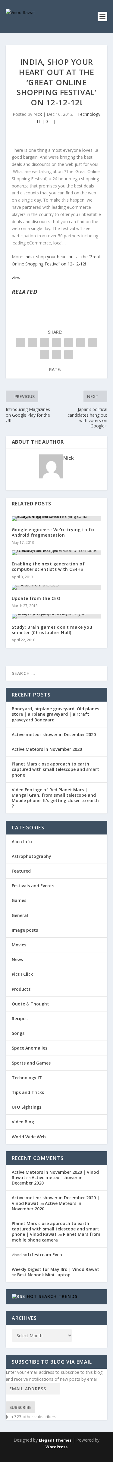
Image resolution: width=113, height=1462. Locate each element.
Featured (21, 871)
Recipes (19, 1018)
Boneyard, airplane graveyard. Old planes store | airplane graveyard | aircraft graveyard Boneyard (55, 714)
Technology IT (27, 1077)
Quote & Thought (30, 1004)
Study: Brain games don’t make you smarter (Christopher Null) (52, 629)
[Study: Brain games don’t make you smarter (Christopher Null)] (57, 616)
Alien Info (22, 841)
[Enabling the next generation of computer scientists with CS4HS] (57, 552)
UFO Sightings (26, 1107)
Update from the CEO (36, 598)
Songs (18, 1033)
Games (19, 900)
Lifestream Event (46, 1254)
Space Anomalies (29, 1048)
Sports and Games (31, 1063)
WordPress (56, 1446)
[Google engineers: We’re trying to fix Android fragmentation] (57, 518)
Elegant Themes (55, 1440)
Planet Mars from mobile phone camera (56, 1236)
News (17, 959)
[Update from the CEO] (57, 587)
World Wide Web (29, 1137)
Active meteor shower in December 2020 (54, 734)
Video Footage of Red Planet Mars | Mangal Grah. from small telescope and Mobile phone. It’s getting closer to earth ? (55, 798)
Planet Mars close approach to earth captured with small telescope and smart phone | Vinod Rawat (55, 1229)
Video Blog (23, 1122)
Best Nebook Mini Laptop (44, 1275)
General (20, 915)
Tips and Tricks (28, 1092)
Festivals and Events (33, 885)
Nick (37, 114)
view (16, 277)
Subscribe (20, 1407)
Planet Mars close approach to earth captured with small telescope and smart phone (55, 769)
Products (21, 989)
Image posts (25, 930)
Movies (19, 945)
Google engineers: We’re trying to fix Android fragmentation (53, 532)
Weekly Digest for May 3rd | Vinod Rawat (55, 1269)
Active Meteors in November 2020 (47, 749)
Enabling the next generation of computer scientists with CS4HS (48, 566)
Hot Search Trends (52, 1296)
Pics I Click (22, 974)
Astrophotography (31, 856)
